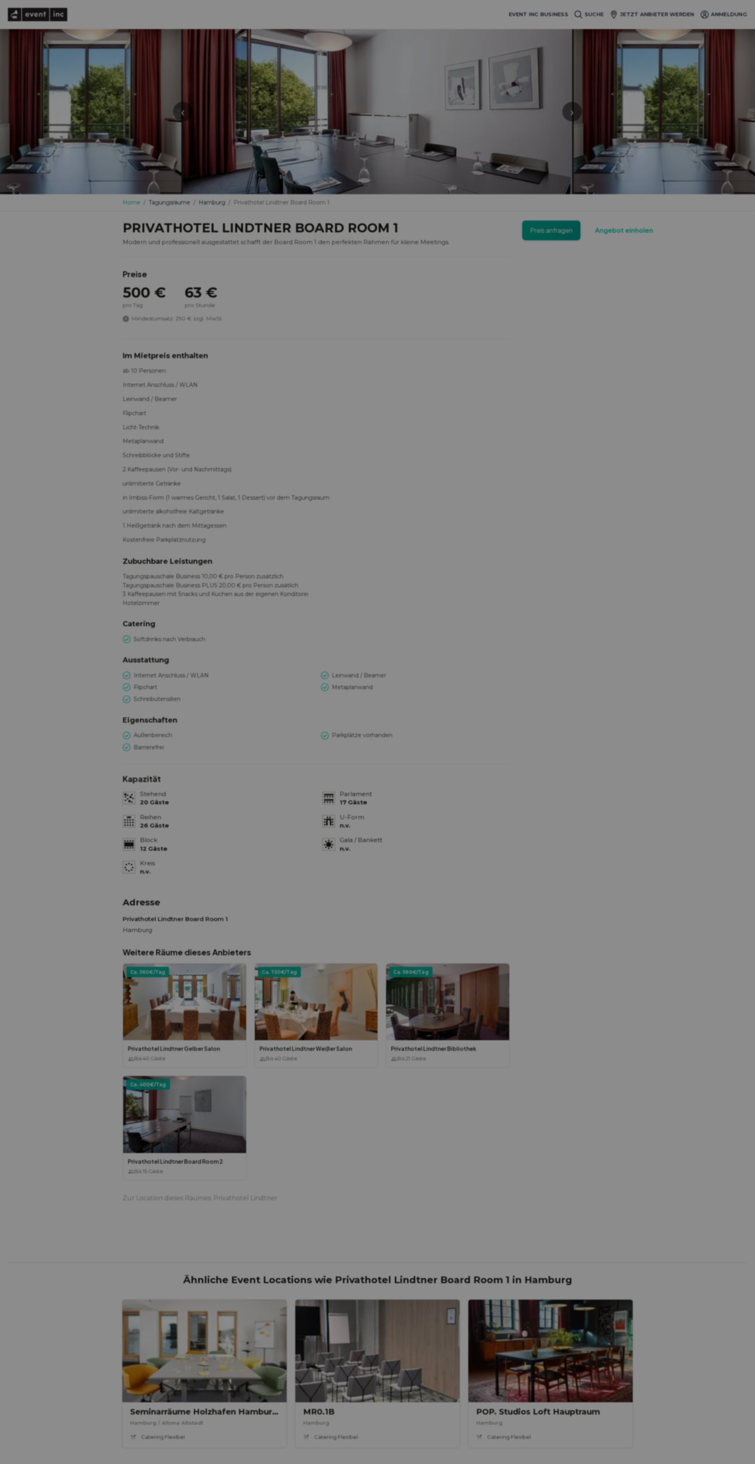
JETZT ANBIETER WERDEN (657, 14)
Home (131, 202)
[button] (185, 1015)
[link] (204, 1373)
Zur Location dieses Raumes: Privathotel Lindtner (200, 1198)
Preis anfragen (551, 230)
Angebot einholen (624, 230)
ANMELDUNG (729, 14)
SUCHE (594, 14)
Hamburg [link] (212, 202)
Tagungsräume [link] (169, 202)
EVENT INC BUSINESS (538, 14)
